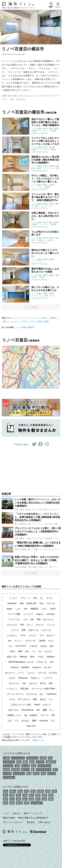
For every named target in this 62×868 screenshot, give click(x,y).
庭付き (37, 206)
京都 (20, 791)
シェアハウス (9, 762)
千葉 (25, 795)
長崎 (12, 803)
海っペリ (25, 769)
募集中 (51, 7)
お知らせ (16, 813)
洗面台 (53, 149)
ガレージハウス (44, 765)
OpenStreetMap (49, 387)
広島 (44, 799)
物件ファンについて (33, 813)
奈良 (25, 799)
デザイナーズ (32, 758)
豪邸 (25, 762)
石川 (12, 799)
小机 (33, 240)
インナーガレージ (43, 769)
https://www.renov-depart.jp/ (13, 54)
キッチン (15, 321)
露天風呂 (15, 769)
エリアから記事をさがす (15, 786)
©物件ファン (8, 840)
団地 (29, 773)
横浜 (51, 129)
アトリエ (51, 773)
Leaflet (40, 387)
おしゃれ (25, 765)
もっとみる (31, 307)
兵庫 (31, 799)
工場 (43, 773)
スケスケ (40, 762)
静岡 (44, 795)
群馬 (54, 791)
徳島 (51, 799)
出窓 (57, 168)
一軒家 (6, 758)
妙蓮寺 (34, 149)
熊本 (5, 803)
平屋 (33, 765)
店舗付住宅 (51, 762)
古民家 (43, 758)
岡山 (38, 799)
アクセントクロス (28, 321)
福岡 (33, 791)
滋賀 (18, 799)
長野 (38, 795)
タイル (52, 296)
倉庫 (32, 762)
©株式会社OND (19, 840)
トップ (6, 813)
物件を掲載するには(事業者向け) (33, 817)
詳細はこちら (39, 740)
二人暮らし (40, 240)
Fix (57, 387)
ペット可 (7, 773)
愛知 (51, 795)
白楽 (33, 168)
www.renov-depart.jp (39, 133)
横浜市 (56, 129)
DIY (50, 758)
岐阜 (5, 799)
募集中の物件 (9, 817)
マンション (8, 765)
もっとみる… (9, 777)
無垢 (46, 296)
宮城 (48, 791)
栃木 (5, 795)
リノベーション (44, 131)
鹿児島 (19, 803)
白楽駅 (34, 131)
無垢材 (47, 187)
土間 (17, 765)
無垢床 (53, 131)
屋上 (55, 769)
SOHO (36, 773)
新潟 (31, 795)
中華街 (34, 277)
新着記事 (6, 493)
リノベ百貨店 (36, 129)
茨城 (12, 795)
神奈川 (45, 129)
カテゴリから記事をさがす (17, 753)
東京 (9, 317)
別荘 (19, 762)
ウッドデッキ (19, 773)
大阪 (26, 791)
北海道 (40, 791)
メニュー (58, 7)
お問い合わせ (44, 822)
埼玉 (18, 795)
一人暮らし (50, 240)
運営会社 (31, 822)
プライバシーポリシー (13, 822)
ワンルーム (32, 317)
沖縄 (26, 803)
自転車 (6, 769)
